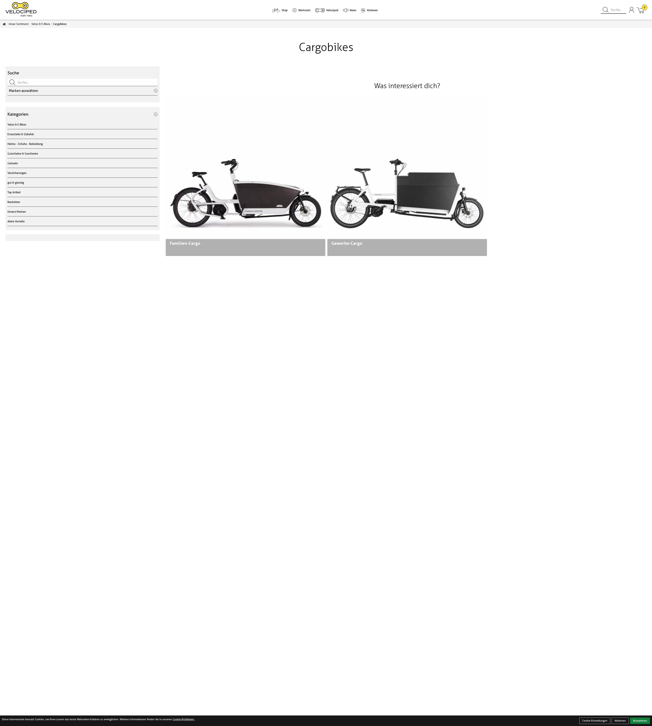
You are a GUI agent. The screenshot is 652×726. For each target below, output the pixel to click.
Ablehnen (620, 720)
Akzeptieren (640, 720)
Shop (285, 10)
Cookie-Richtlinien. (184, 719)
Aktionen (372, 10)
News (353, 10)
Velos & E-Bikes (40, 24)
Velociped (332, 10)
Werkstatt (304, 10)
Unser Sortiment (19, 24)
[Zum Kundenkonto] (632, 10)
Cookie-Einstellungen (594, 720)
